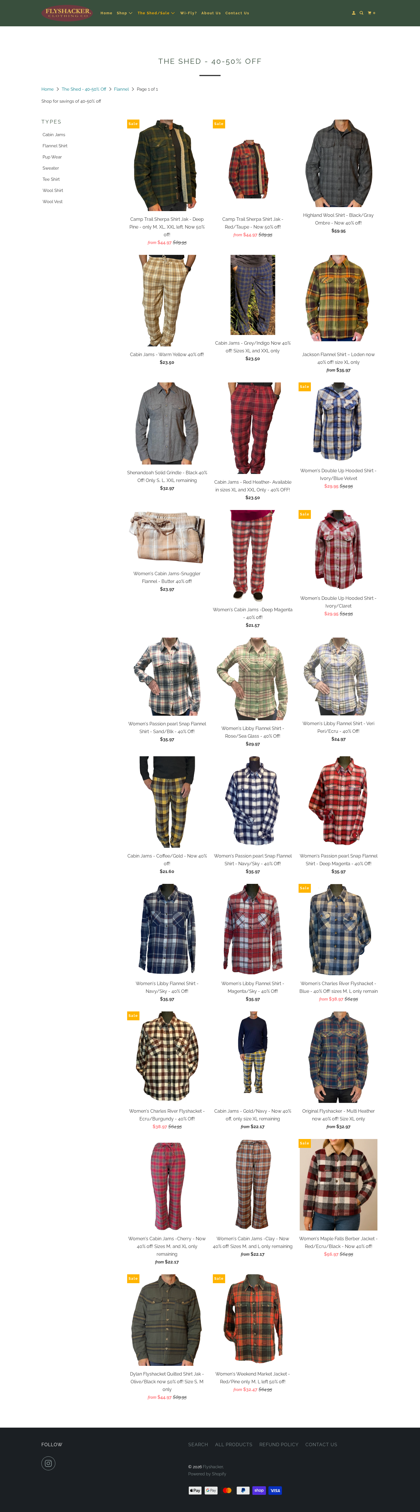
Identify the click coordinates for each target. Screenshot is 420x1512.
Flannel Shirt (55, 145)
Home (107, 13)
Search (198, 1444)
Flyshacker (213, 1467)
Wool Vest (53, 201)
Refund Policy (279, 1444)
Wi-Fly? (188, 13)
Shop (123, 13)
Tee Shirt (51, 179)
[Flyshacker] (67, 13)
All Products (234, 1444)
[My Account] (354, 13)
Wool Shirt (53, 190)
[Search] (362, 13)
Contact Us (237, 13)
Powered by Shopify (207, 1474)
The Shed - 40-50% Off (84, 89)
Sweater (51, 168)
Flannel (122, 89)
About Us (211, 13)
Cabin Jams (54, 134)
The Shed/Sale (154, 13)
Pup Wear (52, 157)
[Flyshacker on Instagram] (50, 1463)
